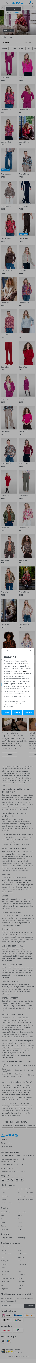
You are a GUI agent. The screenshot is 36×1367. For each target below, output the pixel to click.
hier (25, 696)
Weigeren (17, 712)
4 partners (24, 671)
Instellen (6, 712)
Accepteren (28, 712)
